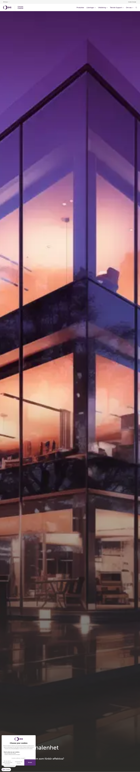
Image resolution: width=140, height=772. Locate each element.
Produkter (80, 7)
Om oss (129, 7)
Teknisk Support (116, 7)
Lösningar (90, 7)
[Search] (136, 7)
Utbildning (102, 7)
